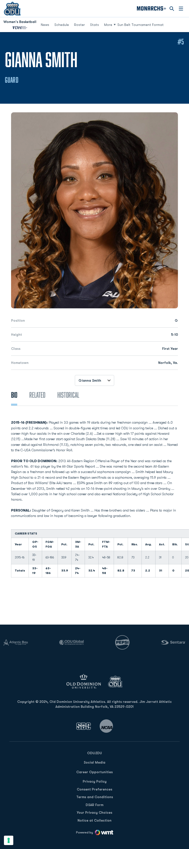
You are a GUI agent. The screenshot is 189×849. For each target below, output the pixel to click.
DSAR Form (94, 805)
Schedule (61, 25)
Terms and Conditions (94, 797)
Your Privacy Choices (94, 812)
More (108, 25)
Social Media (94, 762)
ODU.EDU (94, 753)
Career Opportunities (94, 772)
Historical (68, 395)
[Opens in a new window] (83, 726)
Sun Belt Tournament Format (140, 25)
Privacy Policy (95, 781)
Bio (14, 395)
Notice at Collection (94, 820)
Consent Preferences (94, 789)
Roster (79, 25)
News (45, 25)
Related (37, 395)
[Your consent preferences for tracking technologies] (8, 840)
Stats (94, 25)
